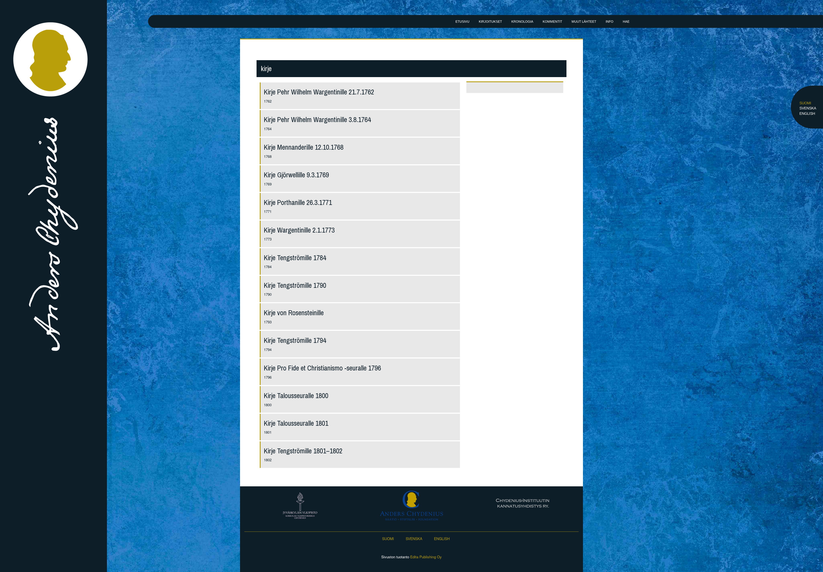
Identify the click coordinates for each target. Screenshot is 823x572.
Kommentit (552, 21)
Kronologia (522, 21)
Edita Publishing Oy (426, 556)
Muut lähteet (584, 21)
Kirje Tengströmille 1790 (295, 285)
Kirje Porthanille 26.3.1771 (298, 202)
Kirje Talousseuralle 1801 (296, 423)
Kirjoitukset (490, 21)
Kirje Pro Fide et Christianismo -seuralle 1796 (322, 368)
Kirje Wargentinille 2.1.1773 (299, 230)
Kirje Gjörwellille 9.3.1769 (296, 174)
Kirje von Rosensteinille (294, 312)
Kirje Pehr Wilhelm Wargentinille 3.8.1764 (317, 119)
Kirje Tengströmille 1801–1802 (303, 450)
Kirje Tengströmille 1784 (295, 257)
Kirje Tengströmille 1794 (295, 340)
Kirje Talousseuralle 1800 (296, 395)
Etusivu (462, 21)
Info (609, 21)
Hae (626, 21)
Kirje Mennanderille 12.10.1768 (304, 147)
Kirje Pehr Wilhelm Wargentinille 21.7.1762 (319, 92)
